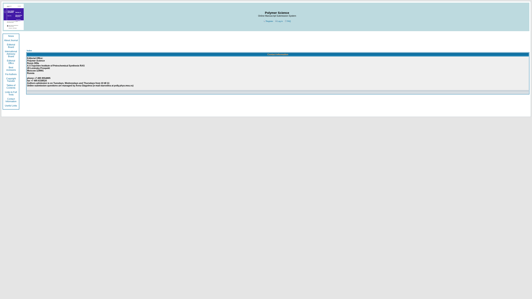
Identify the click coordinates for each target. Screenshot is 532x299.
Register (269, 21)
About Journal (11, 40)
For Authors (11, 74)
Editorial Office (11, 62)
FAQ (289, 21)
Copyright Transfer (11, 79)
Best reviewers (11, 68)
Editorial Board (11, 45)
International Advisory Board (11, 54)
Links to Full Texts (11, 93)
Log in (280, 21)
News (11, 36)
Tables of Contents (11, 86)
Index (29, 50)
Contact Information (11, 100)
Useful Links (11, 106)
